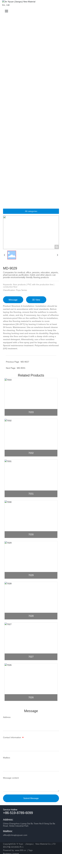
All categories (31, 211)
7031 (31, 494)
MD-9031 (21, 368)
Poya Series (21, 290)
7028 (31, 616)
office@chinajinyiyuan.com (15, 835)
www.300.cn (20, 850)
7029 (31, 575)
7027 (31, 656)
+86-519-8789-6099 (18, 813)
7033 (31, 412)
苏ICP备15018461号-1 (13, 847)
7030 (31, 534)
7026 (31, 697)
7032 (31, 453)
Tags (30, 850)
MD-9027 (25, 362)
